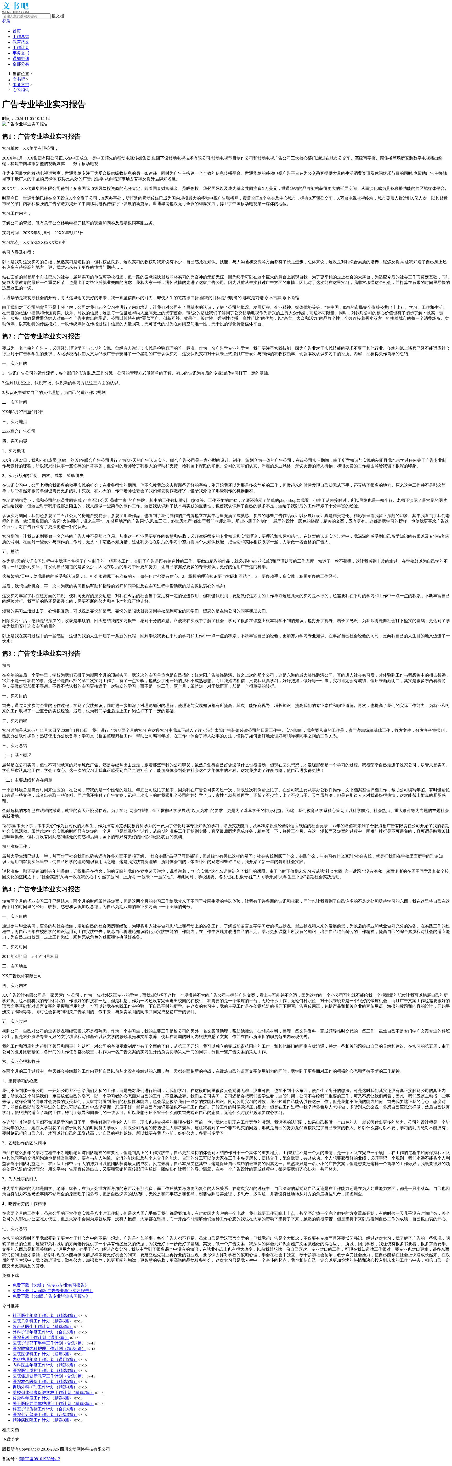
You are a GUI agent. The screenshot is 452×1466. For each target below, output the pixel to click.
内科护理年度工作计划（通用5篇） (45, 1359)
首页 (17, 31)
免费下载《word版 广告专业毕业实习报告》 (53, 1290)
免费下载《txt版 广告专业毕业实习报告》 (51, 1285)
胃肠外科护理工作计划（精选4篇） (45, 1387)
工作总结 (21, 36)
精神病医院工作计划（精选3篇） (43, 1420)
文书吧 (19, 79)
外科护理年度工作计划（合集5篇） (45, 1332)
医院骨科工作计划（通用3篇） (41, 1337)
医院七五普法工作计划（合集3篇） (45, 1414)
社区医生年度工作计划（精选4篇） (45, 1315)
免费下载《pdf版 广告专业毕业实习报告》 (51, 1296)
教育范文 (21, 42)
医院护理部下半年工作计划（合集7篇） (49, 1343)
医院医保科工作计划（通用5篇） (43, 1354)
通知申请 (21, 58)
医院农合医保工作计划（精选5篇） (45, 1381)
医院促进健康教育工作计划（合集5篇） (49, 1376)
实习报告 (21, 90)
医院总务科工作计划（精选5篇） (43, 1321)
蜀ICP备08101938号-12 (39, 1459)
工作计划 (21, 47)
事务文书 (21, 53)
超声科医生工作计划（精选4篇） (43, 1326)
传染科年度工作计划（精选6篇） (43, 1398)
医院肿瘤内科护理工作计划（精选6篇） (49, 1348)
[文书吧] (15, 12)
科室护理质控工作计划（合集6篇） (45, 1409)
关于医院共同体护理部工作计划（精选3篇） (53, 1403)
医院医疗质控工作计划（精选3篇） (45, 1370)
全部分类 (21, 64)
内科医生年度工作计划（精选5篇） (45, 1365)
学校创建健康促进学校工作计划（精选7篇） (53, 1392)
